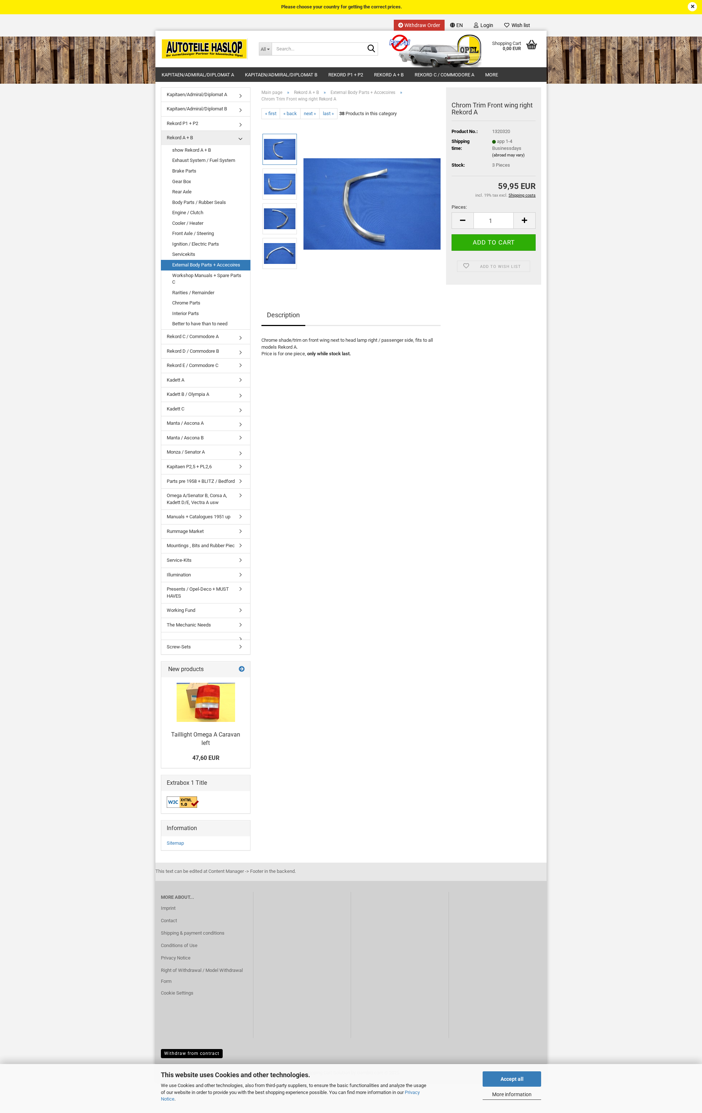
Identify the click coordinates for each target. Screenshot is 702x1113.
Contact (169, 920)
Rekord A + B (389, 74)
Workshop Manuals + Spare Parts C (206, 279)
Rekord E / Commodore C (192, 365)
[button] (456, 25)
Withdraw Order (421, 25)
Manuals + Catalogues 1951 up (198, 516)
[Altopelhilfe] (204, 49)
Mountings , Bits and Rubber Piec (201, 545)
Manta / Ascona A (185, 423)
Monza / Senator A (186, 452)
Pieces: (459, 207)
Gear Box (181, 181)
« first (270, 113)
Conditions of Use (179, 945)
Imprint (168, 908)
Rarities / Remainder (193, 292)
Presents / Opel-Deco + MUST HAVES (198, 592)
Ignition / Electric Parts (195, 244)
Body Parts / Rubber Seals (199, 202)
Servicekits (183, 254)
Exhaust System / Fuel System (203, 160)
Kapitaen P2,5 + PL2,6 (189, 466)
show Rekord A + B (191, 150)
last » (328, 113)
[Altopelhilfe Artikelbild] (372, 201)
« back (290, 113)
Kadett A (175, 380)
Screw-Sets (179, 647)
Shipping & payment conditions (192, 933)
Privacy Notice (175, 958)
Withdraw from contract (191, 1053)
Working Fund (181, 610)
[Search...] (371, 49)
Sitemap (175, 843)
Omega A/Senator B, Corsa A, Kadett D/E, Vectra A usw (197, 499)
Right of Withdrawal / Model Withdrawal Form (202, 976)
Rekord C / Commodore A (444, 74)
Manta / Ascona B (185, 437)
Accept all (512, 1079)
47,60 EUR (205, 757)
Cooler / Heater (187, 223)
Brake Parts (184, 171)
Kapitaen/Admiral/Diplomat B (281, 74)
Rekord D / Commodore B (193, 351)
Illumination (179, 575)
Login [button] (485, 25)
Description (283, 315)
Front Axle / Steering (193, 233)
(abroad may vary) (508, 155)
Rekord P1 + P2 (345, 74)
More (491, 74)
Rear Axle (182, 191)
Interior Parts (185, 313)
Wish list (519, 25)
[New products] (242, 669)
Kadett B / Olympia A (188, 394)
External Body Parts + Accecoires (206, 265)
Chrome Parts (186, 303)
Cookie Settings (177, 993)
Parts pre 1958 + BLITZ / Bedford (201, 481)
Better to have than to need (199, 323)
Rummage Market (185, 531)
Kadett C (175, 409)
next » (310, 113)
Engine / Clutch (187, 212)
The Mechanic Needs (189, 625)
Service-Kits (179, 560)
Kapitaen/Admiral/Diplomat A (198, 74)
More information (512, 1094)
